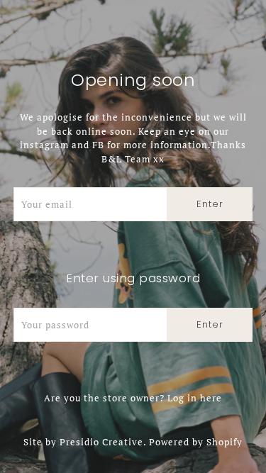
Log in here (194, 397)
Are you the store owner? (133, 397)
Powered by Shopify (196, 441)
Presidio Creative (101, 441)
